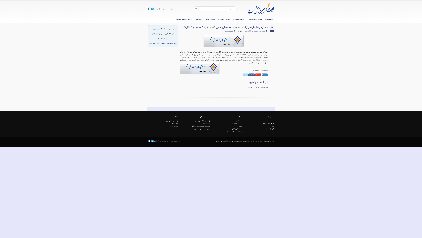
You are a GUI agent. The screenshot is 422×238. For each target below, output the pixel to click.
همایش (240, 126)
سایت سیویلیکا (229, 31)
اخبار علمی (239, 121)
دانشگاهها (199, 19)
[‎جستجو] (195, 9)
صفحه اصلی (269, 19)
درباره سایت (177, 141)
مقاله (273, 121)
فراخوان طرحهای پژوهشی (184, 19)
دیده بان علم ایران (237, 123)
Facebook (251, 75)
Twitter (245, 75)
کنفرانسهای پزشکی (237, 129)
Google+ (258, 75)
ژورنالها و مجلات (239, 19)
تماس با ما (163, 9)
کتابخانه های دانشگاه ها (258, 31)
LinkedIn (264, 75)
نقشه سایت (163, 141)
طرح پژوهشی (270, 129)
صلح (273, 126)
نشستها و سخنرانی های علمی (234, 131)
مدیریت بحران (174, 126)
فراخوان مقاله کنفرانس (255, 19)
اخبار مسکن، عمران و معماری (202, 129)
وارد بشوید (250, 87)
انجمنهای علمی (206, 123)
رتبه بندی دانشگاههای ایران (202, 121)
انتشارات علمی (210, 19)
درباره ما (170, 9)
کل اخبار (156, 9)
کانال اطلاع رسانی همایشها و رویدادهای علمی (162, 43)
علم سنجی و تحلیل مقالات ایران (201, 126)
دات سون (217, 141)
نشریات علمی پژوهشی (267, 123)
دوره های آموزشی (224, 19)
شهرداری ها (175, 123)
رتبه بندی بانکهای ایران (172, 121)
